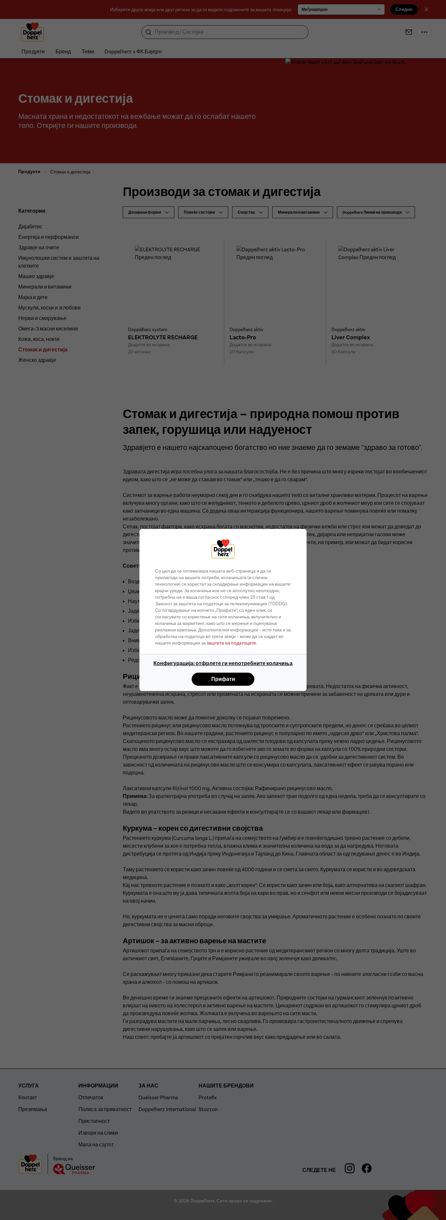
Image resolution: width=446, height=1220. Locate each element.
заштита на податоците (231, 642)
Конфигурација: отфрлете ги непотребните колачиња (223, 663)
